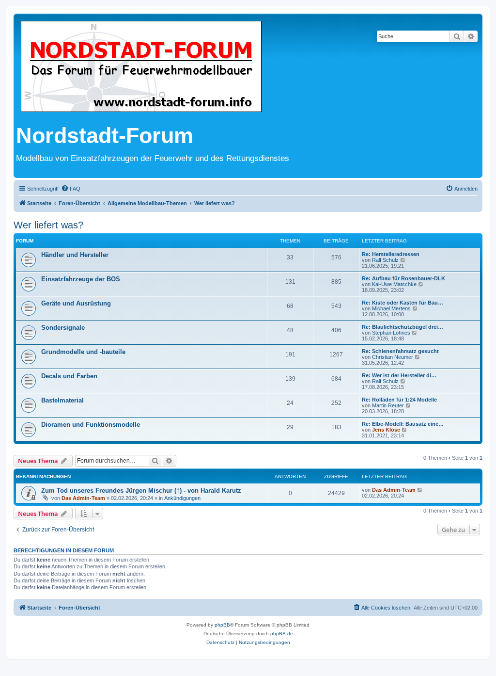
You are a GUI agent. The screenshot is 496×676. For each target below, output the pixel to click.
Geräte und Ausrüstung (76, 303)
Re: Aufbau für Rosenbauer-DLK (403, 278)
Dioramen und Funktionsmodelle (90, 424)
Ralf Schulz (385, 260)
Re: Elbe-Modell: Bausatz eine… (403, 424)
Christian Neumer (392, 357)
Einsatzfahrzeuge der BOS (80, 279)
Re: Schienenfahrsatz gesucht (400, 351)
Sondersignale (63, 327)
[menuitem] (70, 188)
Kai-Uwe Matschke (394, 284)
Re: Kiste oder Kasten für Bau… (402, 303)
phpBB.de (281, 633)
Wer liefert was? (48, 225)
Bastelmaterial (62, 400)
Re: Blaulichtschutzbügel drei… (402, 327)
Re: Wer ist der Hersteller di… (399, 375)
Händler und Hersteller (74, 254)
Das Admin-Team (83, 498)
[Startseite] (141, 67)
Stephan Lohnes (391, 333)
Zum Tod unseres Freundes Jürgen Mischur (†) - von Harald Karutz (141, 490)
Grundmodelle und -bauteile (83, 351)
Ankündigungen (182, 498)
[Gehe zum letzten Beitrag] (420, 490)
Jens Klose (386, 430)
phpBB (222, 625)
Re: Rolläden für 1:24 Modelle (399, 399)
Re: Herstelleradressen (390, 254)
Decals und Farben (69, 376)
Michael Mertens (391, 308)
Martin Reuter (388, 405)
